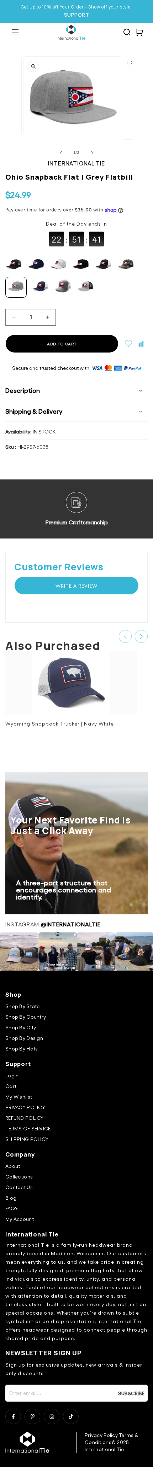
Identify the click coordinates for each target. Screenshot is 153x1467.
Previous (125, 636)
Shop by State (22, 1006)
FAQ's (12, 1208)
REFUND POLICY (24, 1118)
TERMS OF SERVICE (28, 1128)
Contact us (19, 1187)
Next (141, 636)
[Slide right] (92, 153)
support (76, 14)
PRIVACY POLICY (25, 1107)
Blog (10, 1198)
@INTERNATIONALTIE (71, 924)
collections (19, 1177)
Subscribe (131, 1393)
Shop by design (24, 1038)
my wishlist (18, 1097)
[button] (15, 32)
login (12, 1075)
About (12, 1166)
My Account (19, 1219)
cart (10, 1086)
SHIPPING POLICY (26, 1139)
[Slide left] (61, 153)
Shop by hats (21, 1049)
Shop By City (20, 1027)
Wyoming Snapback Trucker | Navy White (59, 724)
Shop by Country (25, 1017)
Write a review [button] (76, 586)
